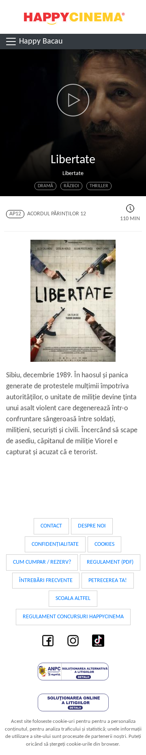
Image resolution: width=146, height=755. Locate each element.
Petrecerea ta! (107, 581)
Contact (51, 526)
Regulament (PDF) (110, 562)
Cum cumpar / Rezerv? (42, 562)
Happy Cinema (73, 17)
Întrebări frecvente (46, 581)
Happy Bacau (40, 41)
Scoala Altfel (73, 598)
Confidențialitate (55, 544)
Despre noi (92, 526)
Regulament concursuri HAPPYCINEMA (73, 617)
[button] (73, 100)
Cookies (104, 544)
